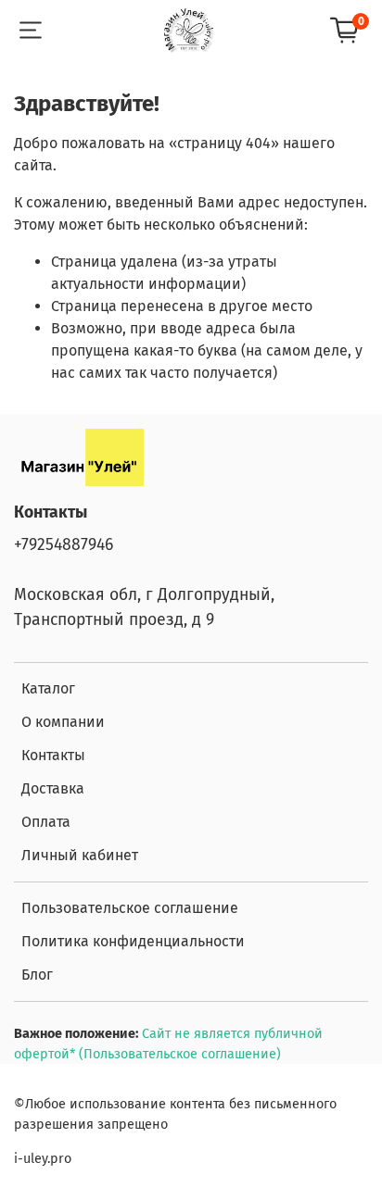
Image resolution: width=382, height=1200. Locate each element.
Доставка (52, 788)
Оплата (45, 822)
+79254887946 (63, 545)
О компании (63, 722)
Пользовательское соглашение (129, 908)
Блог (37, 974)
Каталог (48, 688)
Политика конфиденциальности (133, 941)
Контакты (53, 755)
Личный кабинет (79, 855)
